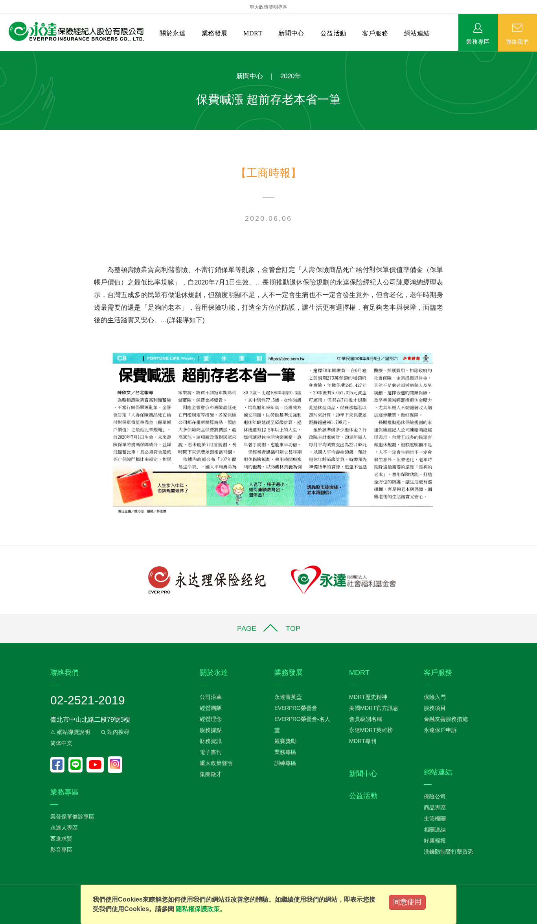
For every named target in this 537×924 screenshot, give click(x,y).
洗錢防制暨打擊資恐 (448, 851)
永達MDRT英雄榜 (371, 730)
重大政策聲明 (216, 763)
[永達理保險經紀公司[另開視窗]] (207, 579)
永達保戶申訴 (440, 730)
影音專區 (61, 849)
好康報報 (435, 840)
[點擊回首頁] (73, 32)
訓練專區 (285, 763)
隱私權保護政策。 (201, 909)
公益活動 (333, 33)
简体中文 (61, 743)
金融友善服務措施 (446, 719)
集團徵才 (211, 774)
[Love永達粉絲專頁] (59, 764)
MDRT (252, 33)
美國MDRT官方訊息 (373, 708)
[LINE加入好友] (77, 764)
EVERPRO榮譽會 (295, 708)
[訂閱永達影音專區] (97, 764)
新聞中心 (291, 33)
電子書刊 (211, 752)
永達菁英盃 (288, 697)
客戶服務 (375, 33)
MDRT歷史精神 (368, 697)
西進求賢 (61, 838)
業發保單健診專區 (72, 816)
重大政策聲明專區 (268, 7)
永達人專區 (64, 827)
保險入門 (435, 697)
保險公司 (435, 796)
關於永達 (173, 33)
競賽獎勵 (285, 741)
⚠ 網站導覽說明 (70, 732)
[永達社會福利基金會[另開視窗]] (343, 579)
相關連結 (435, 829)
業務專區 (478, 41)
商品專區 (435, 807)
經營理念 (211, 719)
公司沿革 (211, 697)
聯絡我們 (517, 41)
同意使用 (407, 902)
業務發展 (215, 33)
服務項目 (435, 708)
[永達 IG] (115, 764)
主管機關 (435, 818)
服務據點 (211, 730)
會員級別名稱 (365, 719)
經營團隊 (211, 708)
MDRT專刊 (362, 741)
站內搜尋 (117, 732)
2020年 (290, 76)
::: (2, 55)
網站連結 (417, 33)
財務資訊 (211, 741)
